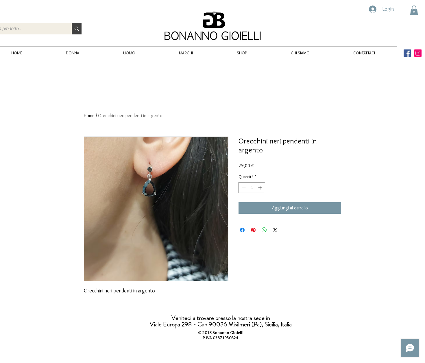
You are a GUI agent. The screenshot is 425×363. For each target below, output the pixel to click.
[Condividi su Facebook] (242, 229)
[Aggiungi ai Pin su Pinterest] (253, 229)
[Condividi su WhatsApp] (264, 229)
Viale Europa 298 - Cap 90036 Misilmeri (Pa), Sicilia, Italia (221, 324)
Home (89, 115)
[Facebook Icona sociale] (407, 53)
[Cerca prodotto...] (77, 28)
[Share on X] (275, 229)
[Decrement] (243, 188)
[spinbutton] (252, 188)
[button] (414, 10)
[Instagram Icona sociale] (418, 53)
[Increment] (260, 188)
